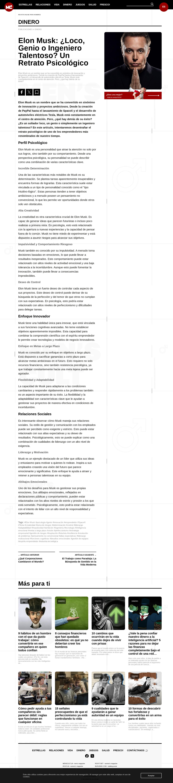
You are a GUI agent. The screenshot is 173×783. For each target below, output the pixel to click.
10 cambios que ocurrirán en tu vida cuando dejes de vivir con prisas (106, 638)
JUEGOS (80, 4)
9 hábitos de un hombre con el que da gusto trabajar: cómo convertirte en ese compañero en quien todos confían (34, 642)
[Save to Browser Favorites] (36, 92)
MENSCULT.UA (74, 763)
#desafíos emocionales (60, 538)
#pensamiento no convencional (44, 536)
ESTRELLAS (25, 4)
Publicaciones (25, 29)
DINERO (67, 4)
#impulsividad (37, 528)
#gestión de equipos (79, 538)
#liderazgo (78, 525)
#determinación (58, 525)
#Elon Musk (29, 522)
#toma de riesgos (43, 525)
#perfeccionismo (61, 530)
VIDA (56, 4)
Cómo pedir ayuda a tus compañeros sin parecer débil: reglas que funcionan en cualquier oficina (34, 715)
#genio (49, 522)
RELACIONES (43, 4)
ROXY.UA (73, 766)
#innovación (58, 522)
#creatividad (30, 525)
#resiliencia (72, 533)
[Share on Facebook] (21, 92)
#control (69, 525)
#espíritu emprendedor (28, 541)
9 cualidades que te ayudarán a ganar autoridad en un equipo (108, 712)
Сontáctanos (136, 750)
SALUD (92, 4)
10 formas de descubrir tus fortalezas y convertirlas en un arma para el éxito (145, 713)
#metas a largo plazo (37, 530)
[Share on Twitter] (29, 92)
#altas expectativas (67, 536)
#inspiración (52, 533)
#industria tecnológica (48, 541)
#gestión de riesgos (37, 533)
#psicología (41, 522)
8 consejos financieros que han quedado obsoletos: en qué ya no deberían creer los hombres (71, 640)
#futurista (62, 533)
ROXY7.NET (106, 763)
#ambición (48, 528)
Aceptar (151, 775)
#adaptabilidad (24, 528)
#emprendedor (70, 522)
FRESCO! (105, 4)
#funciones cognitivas (39, 538)
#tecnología (69, 528)
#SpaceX (81, 522)
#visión (50, 530)
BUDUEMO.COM (106, 766)
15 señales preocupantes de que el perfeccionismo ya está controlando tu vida (71, 713)
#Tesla (21, 525)
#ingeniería (59, 528)
